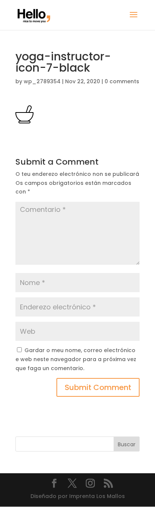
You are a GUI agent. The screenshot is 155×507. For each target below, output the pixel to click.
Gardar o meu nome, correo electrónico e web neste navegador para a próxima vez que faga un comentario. (75, 359)
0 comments (122, 81)
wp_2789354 (42, 81)
